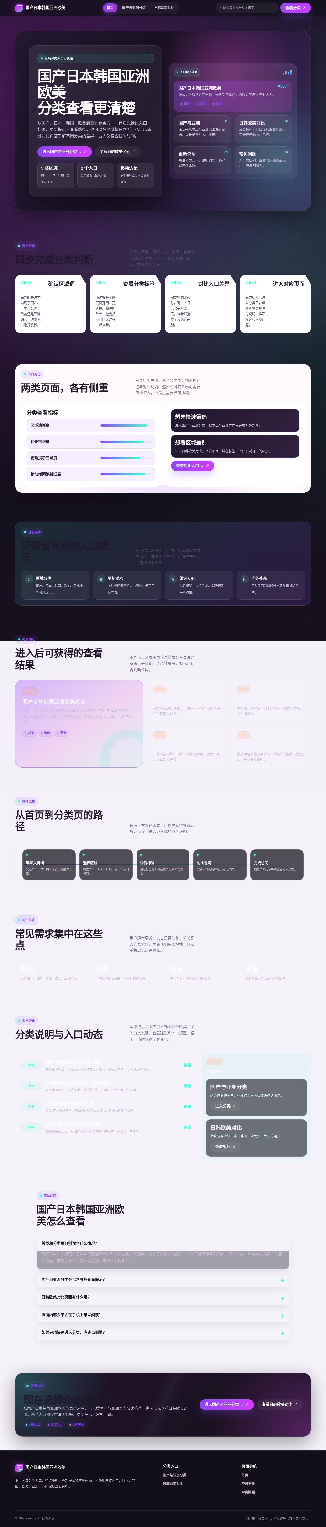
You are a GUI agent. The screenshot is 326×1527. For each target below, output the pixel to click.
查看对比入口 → (190, 466)
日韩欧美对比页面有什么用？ (66, 1297)
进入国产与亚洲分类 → (62, 152)
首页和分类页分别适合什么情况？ (70, 1243)
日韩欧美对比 (164, 8)
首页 (110, 8)
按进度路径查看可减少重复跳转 (74, 1124)
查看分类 (293, 8)
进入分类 (223, 1106)
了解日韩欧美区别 (115, 152)
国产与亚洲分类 (134, 8)
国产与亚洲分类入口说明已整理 (74, 1062)
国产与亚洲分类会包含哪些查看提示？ (74, 1280)
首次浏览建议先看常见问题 (70, 1103)
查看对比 (223, 1147)
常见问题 (248, 1492)
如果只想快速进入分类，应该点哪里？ (74, 1332)
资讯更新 (248, 1483)
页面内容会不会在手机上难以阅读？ (72, 1315)
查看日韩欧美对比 (277, 1404)
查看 (187, 1065)
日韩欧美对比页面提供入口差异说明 (78, 1083)
